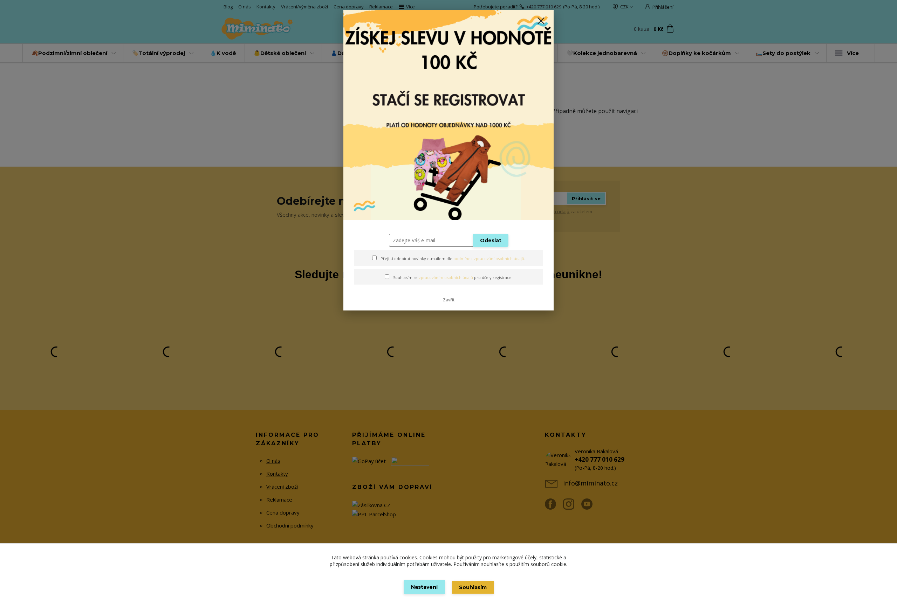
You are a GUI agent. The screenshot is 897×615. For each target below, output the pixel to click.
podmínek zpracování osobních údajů (488, 258)
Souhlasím (473, 587)
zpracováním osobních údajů (446, 277)
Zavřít (448, 300)
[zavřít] (541, 21)
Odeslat (490, 240)
